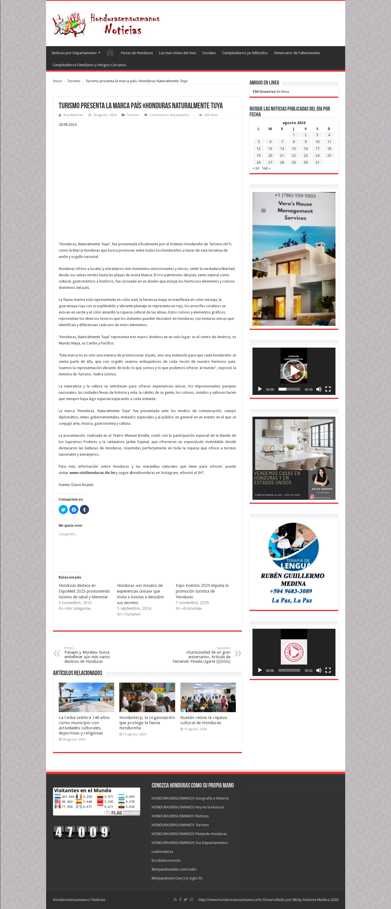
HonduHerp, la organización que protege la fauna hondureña (147, 722)
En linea (270, 91)
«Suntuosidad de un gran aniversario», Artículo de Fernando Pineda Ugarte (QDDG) (201, 655)
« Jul (255, 168)
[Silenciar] (319, 389)
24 (317, 155)
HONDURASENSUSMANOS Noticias (180, 816)
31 (317, 162)
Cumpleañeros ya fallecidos (245, 53)
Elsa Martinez (73, 115)
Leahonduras (162, 851)
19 (258, 155)
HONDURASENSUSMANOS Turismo (180, 825)
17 (317, 148)
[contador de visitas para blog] (81, 832)
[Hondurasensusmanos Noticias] (107, 22)
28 (282, 162)
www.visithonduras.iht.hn (92, 473)
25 (329, 155)
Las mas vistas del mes (177, 53)
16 (306, 148)
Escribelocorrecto (166, 860)
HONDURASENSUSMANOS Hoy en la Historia (188, 807)
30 (306, 162)
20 (270, 155)
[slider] (289, 389)
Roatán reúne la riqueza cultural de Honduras (203, 720)
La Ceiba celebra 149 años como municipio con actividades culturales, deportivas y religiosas (84, 725)
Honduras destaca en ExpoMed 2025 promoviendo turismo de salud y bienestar (84, 591)
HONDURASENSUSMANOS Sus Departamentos (190, 843)
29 (294, 162)
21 (282, 155)
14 (282, 148)
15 (294, 148)
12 (258, 148)
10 (317, 142)
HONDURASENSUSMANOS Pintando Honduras (189, 834)
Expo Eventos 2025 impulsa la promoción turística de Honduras (202, 591)
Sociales (209, 53)
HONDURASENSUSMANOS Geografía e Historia (190, 798)
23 (306, 155)
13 (270, 148)
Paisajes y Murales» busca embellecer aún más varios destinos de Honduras (87, 655)
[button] (294, 371)
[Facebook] (180, 899)
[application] (293, 371)
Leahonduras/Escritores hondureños (110, 52)
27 (270, 162)
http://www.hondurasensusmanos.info (230, 900)
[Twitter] (185, 899)
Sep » (266, 168)
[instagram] (191, 899)
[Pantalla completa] (328, 389)
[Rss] (175, 899)
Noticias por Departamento (74, 53)
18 (329, 148)
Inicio (57, 81)
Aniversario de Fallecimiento (297, 53)
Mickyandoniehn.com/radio (174, 869)
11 (329, 142)
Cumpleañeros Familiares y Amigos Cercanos (89, 65)
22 (294, 155)
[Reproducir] (260, 389)
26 (258, 162)
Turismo (73, 81)
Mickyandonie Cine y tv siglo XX (177, 878)
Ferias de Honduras (137, 53)
